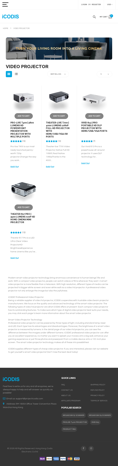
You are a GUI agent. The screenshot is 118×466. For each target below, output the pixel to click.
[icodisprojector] (10, 16)
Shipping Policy (97, 385)
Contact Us (67, 390)
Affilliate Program (70, 401)
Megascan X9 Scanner (100, 415)
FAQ (63, 385)
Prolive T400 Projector (75, 422)
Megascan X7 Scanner (73, 415)
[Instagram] (91, 448)
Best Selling (56, 74)
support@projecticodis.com (29, 399)
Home (5, 28)
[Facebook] (83, 448)
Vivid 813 (95, 422)
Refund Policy (97, 390)
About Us (65, 396)
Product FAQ (69, 429)
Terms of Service (98, 401)
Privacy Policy (97, 396)
